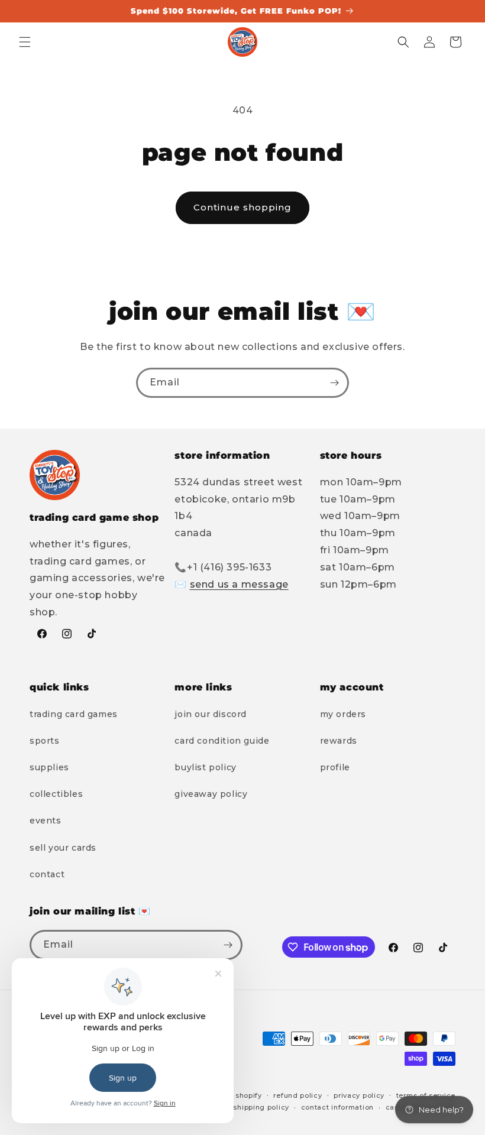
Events (46, 820)
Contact (47, 874)
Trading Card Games (74, 714)
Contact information (337, 1107)
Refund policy (297, 1095)
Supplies (49, 767)
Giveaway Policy (210, 794)
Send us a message (239, 584)
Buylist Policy (205, 767)
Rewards (338, 740)
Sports (45, 740)
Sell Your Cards (63, 847)
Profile (335, 767)
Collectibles (56, 794)
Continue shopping (242, 207)
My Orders (343, 714)
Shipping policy (261, 1107)
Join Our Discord (210, 714)
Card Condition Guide (221, 740)
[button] (25, 42)
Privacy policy (359, 1095)
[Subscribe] (334, 383)
